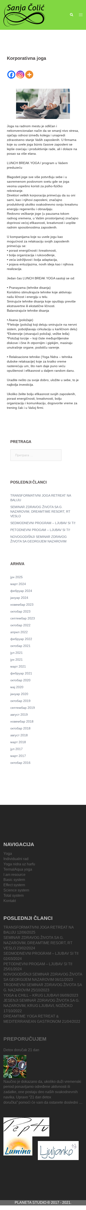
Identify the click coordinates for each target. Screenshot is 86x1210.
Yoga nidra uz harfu (19, 864)
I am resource (14, 875)
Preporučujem (24, 1039)
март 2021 (18, 666)
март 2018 (18, 742)
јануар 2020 (19, 694)
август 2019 (19, 714)
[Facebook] (11, 75)
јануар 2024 (19, 598)
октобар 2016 (20, 762)
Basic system (14, 880)
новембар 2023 (21, 604)
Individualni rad (15, 859)
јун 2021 (16, 659)
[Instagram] (20, 75)
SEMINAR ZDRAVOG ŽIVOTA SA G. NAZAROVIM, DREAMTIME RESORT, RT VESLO (40, 511)
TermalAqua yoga (17, 869)
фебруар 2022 (21, 639)
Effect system (14, 885)
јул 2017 (16, 749)
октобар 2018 (20, 728)
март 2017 (18, 756)
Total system (13, 895)
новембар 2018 (21, 721)
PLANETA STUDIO (31, 1202)
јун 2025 (16, 577)
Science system (16, 890)
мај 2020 (16, 687)
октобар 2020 (20, 680)
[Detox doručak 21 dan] (14, 1066)
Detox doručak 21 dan (21, 1050)
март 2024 (18, 584)
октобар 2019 (20, 701)
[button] (71, 15)
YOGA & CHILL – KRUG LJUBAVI (31, 995)
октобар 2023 (20, 611)
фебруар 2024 (21, 591)
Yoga (7, 853)
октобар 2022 (20, 625)
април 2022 (19, 632)
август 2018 (19, 735)
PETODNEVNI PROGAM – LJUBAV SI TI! (40, 530)
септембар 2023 (22, 618)
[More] (29, 75)
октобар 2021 (20, 646)
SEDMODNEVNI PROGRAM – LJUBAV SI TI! (42, 523)
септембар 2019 (22, 708)
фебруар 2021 (21, 673)
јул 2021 (16, 652)
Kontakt (9, 901)
